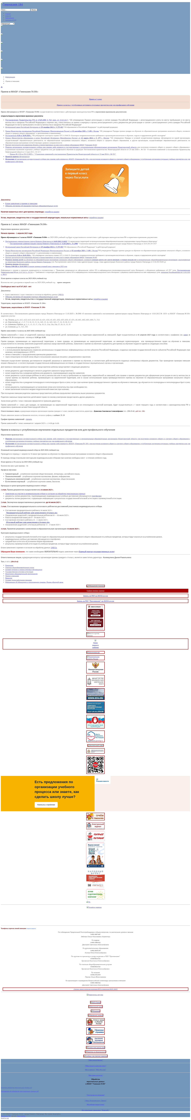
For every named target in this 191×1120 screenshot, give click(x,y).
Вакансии (8, 578)
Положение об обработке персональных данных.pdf (20, 1091)
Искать (34, 10)
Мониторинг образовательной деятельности (21, 574)
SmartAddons (21, 1116)
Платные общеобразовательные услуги (19, 567)
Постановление (18, 135)
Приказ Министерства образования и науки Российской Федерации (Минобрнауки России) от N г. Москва (57, 138)
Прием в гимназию (12, 576)
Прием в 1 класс (95, 99)
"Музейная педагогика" (95, 1104)
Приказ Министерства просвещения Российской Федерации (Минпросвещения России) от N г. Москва (52, 131)
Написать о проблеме (46, 805)
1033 (65, 241)
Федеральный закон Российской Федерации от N (34, 127)
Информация (10, 77)
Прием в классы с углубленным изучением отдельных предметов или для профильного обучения (95, 105)
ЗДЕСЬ (61, 294)
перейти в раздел (52, 212)
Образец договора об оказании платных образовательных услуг (31, 206)
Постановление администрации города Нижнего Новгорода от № (34, 241)
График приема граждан (95, 591)
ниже (185, 335)
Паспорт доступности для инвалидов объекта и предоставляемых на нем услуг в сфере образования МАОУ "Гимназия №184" (51, 145)
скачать (29, 419)
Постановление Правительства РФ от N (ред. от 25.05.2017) (36, 120)
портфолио (96, 496)
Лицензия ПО (6, 1116)
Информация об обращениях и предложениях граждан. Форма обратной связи (34, 582)
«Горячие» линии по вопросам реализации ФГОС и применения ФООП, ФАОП (95, 989)
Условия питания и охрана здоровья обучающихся (23, 570)
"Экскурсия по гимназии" (95, 1095)
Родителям (9, 565)
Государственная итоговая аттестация (19, 572)
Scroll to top (5, 1118)
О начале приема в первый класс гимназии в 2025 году (36, 266)
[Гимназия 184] (12, 4)
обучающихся (17, 264)
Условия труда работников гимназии (18, 580)
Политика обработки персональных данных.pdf (16, 1088)
